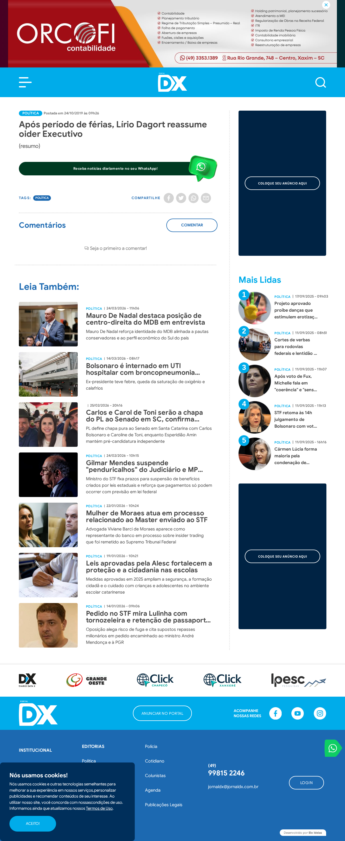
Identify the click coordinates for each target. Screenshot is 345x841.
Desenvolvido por (303, 833)
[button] (25, 82)
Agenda (153, 790)
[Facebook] (169, 198)
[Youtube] (297, 713)
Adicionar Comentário (192, 228)
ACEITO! (33, 823)
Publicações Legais (163, 805)
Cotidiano (154, 761)
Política (30, 113)
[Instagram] (320, 713)
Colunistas (155, 775)
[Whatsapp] (193, 198)
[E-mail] (206, 198)
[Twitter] (181, 198)
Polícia (151, 746)
